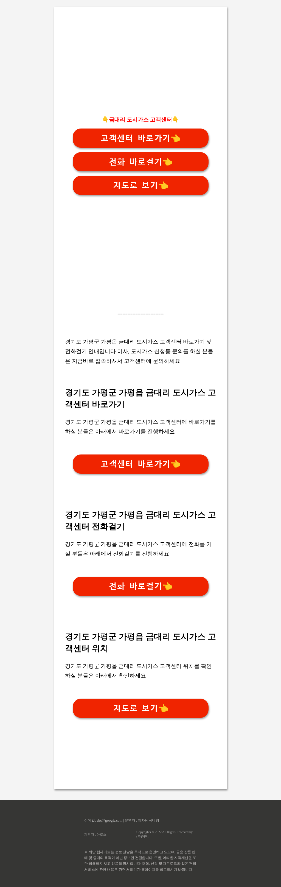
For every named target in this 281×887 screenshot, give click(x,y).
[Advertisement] (140, 71)
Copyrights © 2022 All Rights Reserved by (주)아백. (164, 834)
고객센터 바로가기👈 (140, 138)
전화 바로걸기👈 (140, 161)
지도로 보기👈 (140, 185)
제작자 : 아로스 (95, 834)
